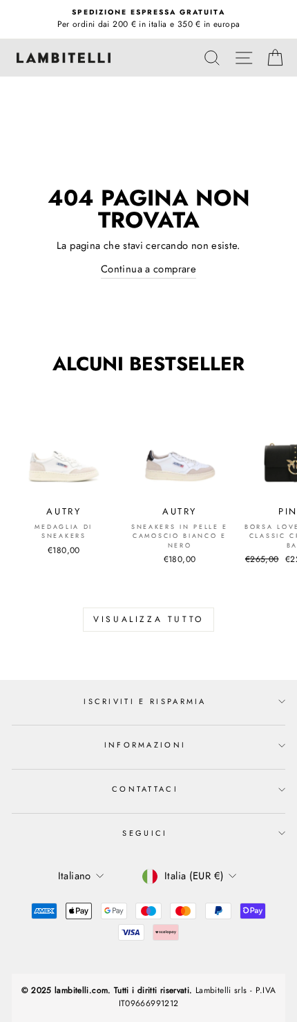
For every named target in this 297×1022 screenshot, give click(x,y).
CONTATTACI (145, 788)
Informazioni (145, 744)
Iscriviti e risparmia (145, 701)
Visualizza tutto (148, 619)
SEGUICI (144, 833)
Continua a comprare (148, 269)
